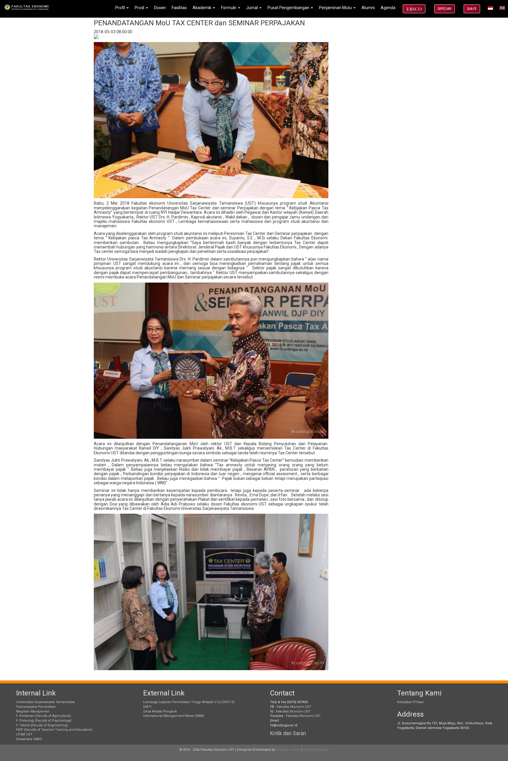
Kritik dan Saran (288, 733)
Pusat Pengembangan (289, 7)
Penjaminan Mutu (336, 7)
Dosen (160, 7)
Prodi (140, 7)
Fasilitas (179, 7)
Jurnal (252, 7)
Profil (120, 7)
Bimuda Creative (288, 750)
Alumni (368, 7)
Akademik (202, 7)
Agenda (388, 7)
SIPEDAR (444, 9)
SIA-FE (472, 9)
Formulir (229, 7)
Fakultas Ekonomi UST (294, 707)
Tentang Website (316, 750)
